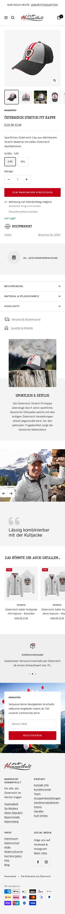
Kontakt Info (41, 785)
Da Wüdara (11, 808)
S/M (10, 161)
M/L (23, 161)
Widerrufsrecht (13, 851)
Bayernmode (12, 817)
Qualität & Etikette (22, 328)
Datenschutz (12, 843)
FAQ (6, 860)
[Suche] (12, 17)
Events (38, 807)
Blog (7, 865)
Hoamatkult (10, 110)
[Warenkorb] (59, 17)
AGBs (7, 847)
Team (37, 794)
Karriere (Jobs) (12, 856)
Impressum (11, 838)
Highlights (12, 306)
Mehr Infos (40, 853)
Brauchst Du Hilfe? (49, 234)
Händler (39, 811)
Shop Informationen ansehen (23, 211)
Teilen (8, 234)
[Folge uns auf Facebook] (38, 862)
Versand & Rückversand (26, 319)
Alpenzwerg (11, 821)
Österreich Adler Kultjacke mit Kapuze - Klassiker (21, 611)
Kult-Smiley (41, 815)
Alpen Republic (13, 813)
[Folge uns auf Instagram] (46, 862)
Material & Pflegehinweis (21, 296)
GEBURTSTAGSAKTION (44, 5)
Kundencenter (42, 789)
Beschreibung (13, 286)
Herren (21, 605)
